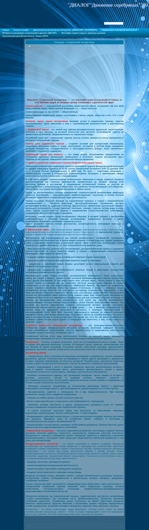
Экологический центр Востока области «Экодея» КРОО (25, 36)
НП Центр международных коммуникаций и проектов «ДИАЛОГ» (29, 33)
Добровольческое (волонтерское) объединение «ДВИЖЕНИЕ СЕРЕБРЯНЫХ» (65, 30)
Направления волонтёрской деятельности (119, 30)
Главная (5, 30)
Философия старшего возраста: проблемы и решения (83, 33)
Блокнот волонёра (21, 30)
